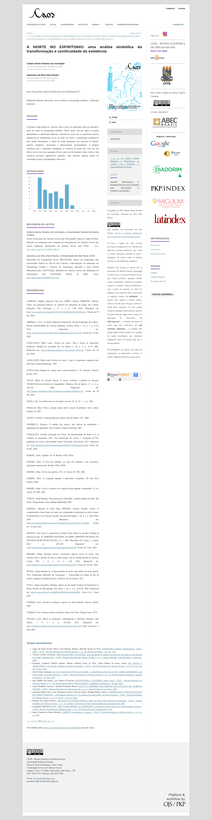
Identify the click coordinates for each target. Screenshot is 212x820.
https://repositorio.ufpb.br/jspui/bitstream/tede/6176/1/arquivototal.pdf (59, 445)
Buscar (179, 24)
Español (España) (158, 277)
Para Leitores (156, 245)
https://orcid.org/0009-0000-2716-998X (41, 81)
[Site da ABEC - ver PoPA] (165, 129)
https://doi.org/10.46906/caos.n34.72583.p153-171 (56, 91)
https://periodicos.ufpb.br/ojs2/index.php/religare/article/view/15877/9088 (57, 626)
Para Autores (155, 249)
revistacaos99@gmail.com (44, 778)
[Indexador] (160, 147)
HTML (114, 117)
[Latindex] (168, 224)
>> (53, 721)
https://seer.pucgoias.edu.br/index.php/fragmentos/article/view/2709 (54, 333)
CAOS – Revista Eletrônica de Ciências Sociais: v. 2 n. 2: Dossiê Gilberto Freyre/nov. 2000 (79, 689)
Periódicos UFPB (36, 24)
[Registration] (172, 156)
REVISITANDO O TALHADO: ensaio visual (95, 681)
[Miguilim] (168, 208)
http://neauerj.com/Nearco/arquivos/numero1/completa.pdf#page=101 (55, 391)
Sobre (95, 24)
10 (43, 721)
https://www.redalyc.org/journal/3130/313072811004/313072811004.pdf (56, 312)
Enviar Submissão (163, 294)
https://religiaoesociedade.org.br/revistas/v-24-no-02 (62, 350)
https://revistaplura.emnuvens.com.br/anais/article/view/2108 (51, 548)
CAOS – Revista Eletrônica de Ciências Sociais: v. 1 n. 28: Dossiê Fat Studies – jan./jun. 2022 (77, 652)
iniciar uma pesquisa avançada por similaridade (62, 728)
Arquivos (135, 33)
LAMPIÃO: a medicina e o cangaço (77, 712)
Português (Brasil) (158, 281)
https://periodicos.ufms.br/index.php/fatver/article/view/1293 (51, 565)
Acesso (181, 8)
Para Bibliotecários (158, 254)
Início (30, 33)
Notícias (83, 24)
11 (46, 721)
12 (48, 721)
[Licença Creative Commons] (162, 102)
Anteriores (67, 24)
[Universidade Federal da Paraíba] (167, 85)
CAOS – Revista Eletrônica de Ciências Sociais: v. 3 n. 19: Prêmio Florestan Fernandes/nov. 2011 (72, 709)
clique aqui (135, 357)
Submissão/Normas (128, 24)
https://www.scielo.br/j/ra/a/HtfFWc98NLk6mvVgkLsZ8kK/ (55, 592)
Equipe (109, 24)
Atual (53, 24)
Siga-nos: (155, 35)
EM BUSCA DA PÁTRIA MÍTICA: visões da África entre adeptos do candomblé (92, 701)
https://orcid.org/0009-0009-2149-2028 (41, 69)
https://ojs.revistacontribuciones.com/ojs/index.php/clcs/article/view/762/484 (58, 523)
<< (28, 721)
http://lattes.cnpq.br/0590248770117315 (43, 278)
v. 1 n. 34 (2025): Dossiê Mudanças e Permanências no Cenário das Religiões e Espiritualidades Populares (83, 36)
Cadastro (170, 8)
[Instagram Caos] (165, 35)
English (154, 273)
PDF (113, 122)
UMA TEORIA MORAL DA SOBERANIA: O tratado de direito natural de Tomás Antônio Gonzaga (99, 706)
